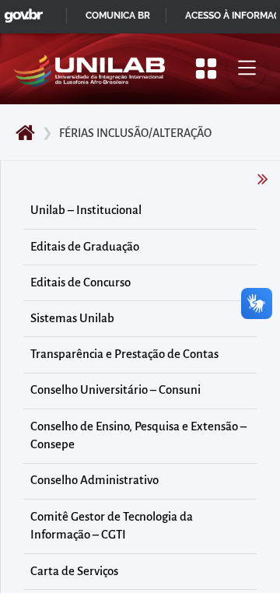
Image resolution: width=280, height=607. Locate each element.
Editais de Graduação (84, 246)
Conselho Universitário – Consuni (115, 390)
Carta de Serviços (74, 571)
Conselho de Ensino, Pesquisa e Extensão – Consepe (138, 435)
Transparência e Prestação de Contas (124, 354)
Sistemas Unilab (72, 318)
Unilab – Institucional (86, 210)
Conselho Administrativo (94, 480)
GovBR (20, 11)
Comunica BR (118, 15)
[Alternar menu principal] (246, 68)
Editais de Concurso (80, 282)
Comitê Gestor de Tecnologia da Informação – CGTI (111, 526)
